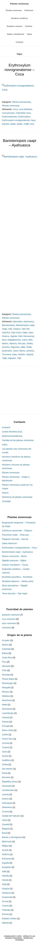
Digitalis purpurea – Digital (14, 560)
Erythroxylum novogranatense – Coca (20, 69)
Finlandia (6, 910)
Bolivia (5, 653)
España (5, 863)
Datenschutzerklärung (12, 436)
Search (5, 493)
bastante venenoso (11, 615)
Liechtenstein (8, 790)
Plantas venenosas (19, 4)
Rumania (6, 777)
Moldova (6, 696)
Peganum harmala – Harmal (15, 539)
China (4, 820)
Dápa (24, 332)
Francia (5, 906)
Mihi (30, 340)
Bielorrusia (7, 841)
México (5, 645)
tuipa (14, 354)
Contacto (6, 427)
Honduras (6, 893)
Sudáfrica (6, 760)
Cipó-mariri (16, 332)
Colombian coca (23, 113)
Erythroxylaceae (9, 116)
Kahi (20, 336)
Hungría (5, 888)
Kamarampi (29, 336)
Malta (4, 704)
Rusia (4, 773)
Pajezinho (15, 347)
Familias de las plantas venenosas (18, 440)
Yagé (4, 358)
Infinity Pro (27, 936)
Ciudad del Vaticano (11, 816)
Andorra (5, 854)
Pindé (29, 347)
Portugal (6, 726)
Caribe (5, 734)
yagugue (12, 358)
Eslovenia (6, 858)
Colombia (6, 649)
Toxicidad (6, 501)
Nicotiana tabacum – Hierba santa (17, 581)
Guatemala (7, 897)
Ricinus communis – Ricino (14, 556)
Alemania (6, 666)
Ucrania (5, 743)
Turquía (5, 747)
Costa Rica (7, 657)
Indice (4, 444)
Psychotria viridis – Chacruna (15, 535)
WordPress (28, 938)
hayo (33, 120)
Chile (4, 670)
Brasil (4, 833)
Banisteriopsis (8, 325)
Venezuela (7, 786)
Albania (5, 923)
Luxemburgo (8, 713)
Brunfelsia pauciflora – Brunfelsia (17, 577)
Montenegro (7, 683)
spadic (20, 124)
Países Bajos (8, 679)
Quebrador (7, 351)
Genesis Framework (13, 938)
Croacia (5, 811)
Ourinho (5, 347)
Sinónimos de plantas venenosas (17, 497)
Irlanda (5, 880)
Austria (5, 850)
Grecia (5, 901)
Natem (5, 343)
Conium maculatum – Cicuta (15, 565)
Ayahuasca (29, 321)
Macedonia (7, 709)
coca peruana (8, 113)
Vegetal (29, 354)
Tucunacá (6, 354)
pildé (23, 347)
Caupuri (16, 329)
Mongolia (6, 687)
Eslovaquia (7, 803)
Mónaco (5, 692)
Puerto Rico (7, 739)
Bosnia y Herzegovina (12, 837)
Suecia (5, 756)
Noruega (6, 674)
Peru (4, 662)
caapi (4, 329)
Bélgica (5, 846)
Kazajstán (6, 867)
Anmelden (19, 940)
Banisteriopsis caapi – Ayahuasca (17, 552)
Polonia (5, 722)
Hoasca (5, 336)
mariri (24, 340)
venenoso (6, 627)
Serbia (5, 764)
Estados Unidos (9, 918)
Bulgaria (5, 829)
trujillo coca (29, 124)
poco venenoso (9, 623)
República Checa (10, 781)
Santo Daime (19, 351)
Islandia (5, 876)
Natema (13, 343)
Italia (4, 871)
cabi (10, 329)
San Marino (7, 769)
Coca (15, 109)
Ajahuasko (17, 321)
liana (4, 340)
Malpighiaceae (14, 340)
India (4, 884)
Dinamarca (7, 807)
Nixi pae (21, 343)
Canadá (5, 824)
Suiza (4, 751)
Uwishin (21, 354)
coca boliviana (25, 109)
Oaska (30, 343)
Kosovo (5, 799)
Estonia (5, 914)
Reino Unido (7, 730)
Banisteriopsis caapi (25, 325)
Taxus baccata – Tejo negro (14, 593)
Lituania (5, 717)
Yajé (19, 358)
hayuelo (5, 124)
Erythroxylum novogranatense (16, 120)
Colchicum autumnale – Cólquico (17, 530)
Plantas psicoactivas (21, 102)
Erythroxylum (24, 116)
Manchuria (7, 700)
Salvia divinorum (9, 543)
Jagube (13, 336)
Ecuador (6, 640)
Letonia (5, 794)
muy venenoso (8, 619)
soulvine (30, 351)
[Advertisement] (19, 393)
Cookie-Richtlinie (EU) (12, 432)
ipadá (12, 124)
